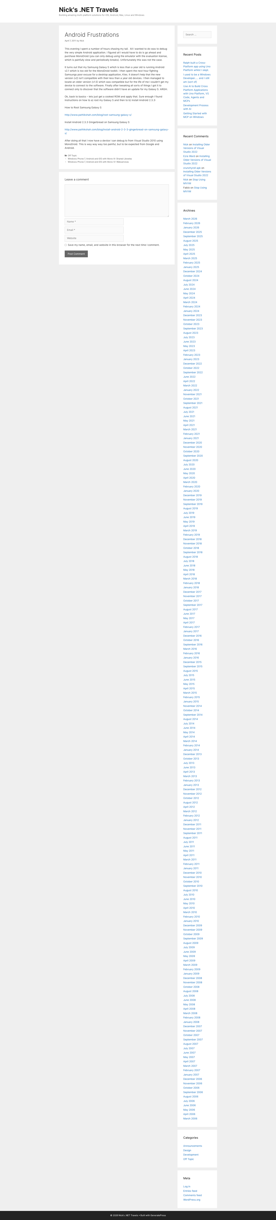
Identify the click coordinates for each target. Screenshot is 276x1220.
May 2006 (189, 1109)
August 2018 (190, 556)
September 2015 (192, 666)
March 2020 (190, 482)
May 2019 (189, 521)
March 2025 (190, 258)
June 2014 (189, 727)
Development (191, 1154)
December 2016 (192, 635)
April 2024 (189, 297)
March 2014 (190, 741)
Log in (186, 1186)
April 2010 (189, 907)
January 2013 (191, 785)
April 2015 (189, 688)
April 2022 (189, 381)
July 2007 (189, 1048)
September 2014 (193, 714)
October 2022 (191, 368)
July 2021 (188, 411)
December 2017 (192, 591)
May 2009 (189, 956)
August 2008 (190, 991)
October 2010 (191, 881)
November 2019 (192, 499)
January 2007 (191, 1074)
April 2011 (188, 855)
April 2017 (189, 622)
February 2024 (191, 306)
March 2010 (190, 912)
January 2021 (191, 438)
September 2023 (193, 328)
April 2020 (189, 477)
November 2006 (192, 1083)
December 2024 (192, 271)
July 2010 (188, 894)
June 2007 (189, 1052)
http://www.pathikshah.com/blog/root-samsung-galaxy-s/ (98, 114)
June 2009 (189, 951)
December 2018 (192, 539)
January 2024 (191, 311)
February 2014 (191, 745)
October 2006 (191, 1087)
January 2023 (191, 359)
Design (187, 1150)
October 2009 (191, 934)
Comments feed (192, 1195)
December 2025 (192, 232)
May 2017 (188, 618)
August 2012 (190, 802)
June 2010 (189, 899)
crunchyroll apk (192, 167)
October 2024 (191, 275)
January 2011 (191, 868)
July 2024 (189, 284)
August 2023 (190, 332)
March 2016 (190, 648)
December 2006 (192, 1079)
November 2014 (192, 706)
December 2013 (192, 754)
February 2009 (191, 969)
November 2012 (192, 793)
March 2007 (190, 1065)
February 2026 (191, 223)
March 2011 (190, 859)
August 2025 (190, 240)
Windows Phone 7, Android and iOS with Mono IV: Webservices (98, 162)
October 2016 (191, 640)
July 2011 (188, 842)
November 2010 (192, 877)
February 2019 (191, 534)
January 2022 (191, 390)
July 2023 (189, 337)
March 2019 (190, 530)
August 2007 (190, 1043)
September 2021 (192, 403)
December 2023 (192, 315)
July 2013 (188, 763)
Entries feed (190, 1190)
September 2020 (193, 455)
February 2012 (191, 815)
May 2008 (189, 1004)
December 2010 (192, 872)
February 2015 (191, 697)
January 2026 (191, 227)
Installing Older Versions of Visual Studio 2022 (196, 148)
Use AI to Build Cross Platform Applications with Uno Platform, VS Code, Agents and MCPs (196, 93)
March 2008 (190, 1013)
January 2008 (191, 1022)
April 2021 (189, 425)
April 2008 (189, 1008)
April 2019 (189, 526)
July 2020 (189, 464)
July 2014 (188, 723)
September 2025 (193, 236)
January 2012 (191, 820)
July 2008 (189, 995)
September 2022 (193, 372)
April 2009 (189, 960)
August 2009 (190, 943)
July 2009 (189, 947)
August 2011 (190, 837)
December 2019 (192, 495)
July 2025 (188, 245)
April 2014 (189, 736)
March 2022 (190, 385)
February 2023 (191, 354)
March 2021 (190, 429)
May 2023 (189, 346)
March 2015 (190, 692)
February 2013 (191, 780)
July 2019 (188, 512)
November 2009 (192, 929)
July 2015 (188, 675)
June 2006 (189, 1105)
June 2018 (189, 565)
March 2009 (190, 964)
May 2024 (189, 293)
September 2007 (193, 1039)
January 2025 (191, 267)
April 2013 (189, 771)
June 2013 (189, 767)
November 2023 (192, 319)
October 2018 (191, 548)
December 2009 (192, 925)
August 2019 (190, 508)
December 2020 (192, 442)
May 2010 (189, 903)
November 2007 (192, 1030)
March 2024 (190, 302)
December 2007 (192, 1026)
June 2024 (189, 289)
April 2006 (189, 1114)
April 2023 (189, 350)
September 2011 (192, 833)
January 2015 (191, 701)
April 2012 (189, 806)
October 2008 (191, 986)
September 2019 (193, 504)
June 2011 (189, 846)
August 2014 (190, 719)
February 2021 (191, 433)
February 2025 (191, 262)
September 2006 (193, 1092)
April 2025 (189, 253)
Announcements (192, 1145)
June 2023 (189, 341)
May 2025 (189, 249)
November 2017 (192, 596)
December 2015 (192, 662)
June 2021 (189, 416)
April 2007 (189, 1061)
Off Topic (72, 155)
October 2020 (191, 451)
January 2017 (191, 631)
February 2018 (191, 583)
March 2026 (190, 218)
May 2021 (188, 420)
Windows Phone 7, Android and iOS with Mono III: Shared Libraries (100, 158)
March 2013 (190, 776)
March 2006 (190, 1118)
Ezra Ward (189, 156)
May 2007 (189, 1057)
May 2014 (189, 732)
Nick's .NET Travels (88, 10)
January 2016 (191, 657)
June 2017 (189, 613)
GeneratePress (158, 1215)
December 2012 (192, 789)
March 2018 (190, 578)
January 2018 (191, 587)
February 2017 (191, 627)
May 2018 (188, 569)
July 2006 (189, 1101)
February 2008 (191, 1017)
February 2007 (191, 1070)
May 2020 (189, 473)
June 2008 (189, 1000)
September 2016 (193, 644)
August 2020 (190, 460)
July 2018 (188, 561)
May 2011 (188, 850)
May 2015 (188, 684)
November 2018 (192, 543)
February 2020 (191, 486)
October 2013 (191, 758)
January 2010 (191, 921)
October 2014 (191, 710)
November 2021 (192, 394)
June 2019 (189, 517)
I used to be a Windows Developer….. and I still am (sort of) (197, 78)
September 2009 (193, 938)
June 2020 (189, 469)
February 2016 (191, 653)
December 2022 (192, 363)
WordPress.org (191, 1199)
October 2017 (191, 600)
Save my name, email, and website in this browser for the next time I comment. (114, 244)
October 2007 (191, 1035)
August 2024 (190, 280)
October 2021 (191, 398)
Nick (185, 144)
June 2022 (189, 376)
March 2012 (190, 811)
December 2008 (192, 978)
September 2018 (192, 552)
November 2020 (192, 447)
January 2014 (191, 749)
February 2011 (191, 864)
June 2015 (189, 679)
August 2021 (190, 407)
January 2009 (191, 973)
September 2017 (192, 605)
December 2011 (192, 824)
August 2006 (190, 1096)
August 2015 (190, 670)
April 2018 (189, 574)
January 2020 (191, 490)
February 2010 (191, 916)
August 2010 (190, 890)
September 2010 (193, 885)
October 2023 (191, 324)
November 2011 (192, 828)
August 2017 (190, 609)
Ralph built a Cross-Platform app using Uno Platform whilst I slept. (196, 66)
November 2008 (192, 982)
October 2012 (191, 798)
